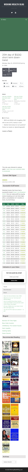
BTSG (4, 214)
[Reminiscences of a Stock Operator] (15, 427)
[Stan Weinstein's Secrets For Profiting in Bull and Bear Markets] (6, 440)
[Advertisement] (14, 36)
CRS (4, 210)
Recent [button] (5, 292)
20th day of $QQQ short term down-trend (6, 98)
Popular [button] (5, 286)
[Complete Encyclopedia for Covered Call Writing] (6, 390)
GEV (4, 235)
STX (4, 248)
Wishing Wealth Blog (14, 4)
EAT (4, 219)
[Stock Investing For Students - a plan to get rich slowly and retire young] (15, 365)
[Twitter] (11, 12)
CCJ (4, 231)
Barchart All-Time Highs (9, 320)
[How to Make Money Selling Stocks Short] (6, 427)
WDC (4, 244)
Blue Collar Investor (8, 323)
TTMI (4, 250)
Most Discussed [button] (7, 289)
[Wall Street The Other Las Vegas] (15, 390)
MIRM (4, 240)
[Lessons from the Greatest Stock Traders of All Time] (15, 440)
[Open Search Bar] (26, 20)
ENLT (4, 206)
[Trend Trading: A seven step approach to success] (15, 402)
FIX (4, 258)
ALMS (4, 223)
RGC (4, 229)
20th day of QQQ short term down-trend (18, 98)
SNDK (4, 246)
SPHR (4, 256)
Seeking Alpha (6, 331)
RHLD (4, 233)
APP (4, 217)
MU (4, 252)
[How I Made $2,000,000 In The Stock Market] (6, 452)
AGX (4, 212)
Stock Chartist (6, 333)
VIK (4, 263)
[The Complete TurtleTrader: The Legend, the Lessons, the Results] (15, 415)
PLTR (4, 221)
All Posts (6, 118)
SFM (4, 208)
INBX (4, 254)
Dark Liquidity (6, 328)
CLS (4, 227)
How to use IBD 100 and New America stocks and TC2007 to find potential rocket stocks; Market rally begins (14, 303)
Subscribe (14, 280)
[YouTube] (15, 12)
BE (4, 225)
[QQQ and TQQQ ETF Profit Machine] (6, 352)
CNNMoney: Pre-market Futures (12, 325)
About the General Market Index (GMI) (13, 296)
